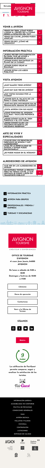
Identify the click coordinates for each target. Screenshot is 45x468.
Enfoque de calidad (22, 433)
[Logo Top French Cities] (10, 448)
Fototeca (22, 424)
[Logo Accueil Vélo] (16, 455)
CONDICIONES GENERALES (23, 410)
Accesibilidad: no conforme (22, 403)
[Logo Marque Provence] (22, 442)
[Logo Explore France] (35, 442)
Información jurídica (22, 400)
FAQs (22, 414)
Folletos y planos (22, 420)
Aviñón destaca (22, 417)
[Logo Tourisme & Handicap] (35, 448)
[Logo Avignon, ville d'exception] (10, 442)
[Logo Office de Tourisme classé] (22, 448)
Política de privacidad (22, 407)
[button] (22, 32)
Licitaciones (22, 430)
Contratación (22, 427)
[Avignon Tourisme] (23, 10)
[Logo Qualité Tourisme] (29, 455)
